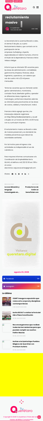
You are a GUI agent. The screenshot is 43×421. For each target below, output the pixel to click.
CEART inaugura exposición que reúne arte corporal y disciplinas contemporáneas (26, 301)
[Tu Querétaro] (16, 7)
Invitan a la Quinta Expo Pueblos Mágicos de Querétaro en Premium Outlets (26, 344)
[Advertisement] (21, 374)
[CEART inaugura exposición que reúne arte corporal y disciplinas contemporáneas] (6, 301)
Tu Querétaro (14, 28)
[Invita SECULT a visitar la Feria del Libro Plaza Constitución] (6, 315)
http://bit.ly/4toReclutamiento (19, 117)
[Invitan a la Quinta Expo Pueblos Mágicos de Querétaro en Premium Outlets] (6, 344)
